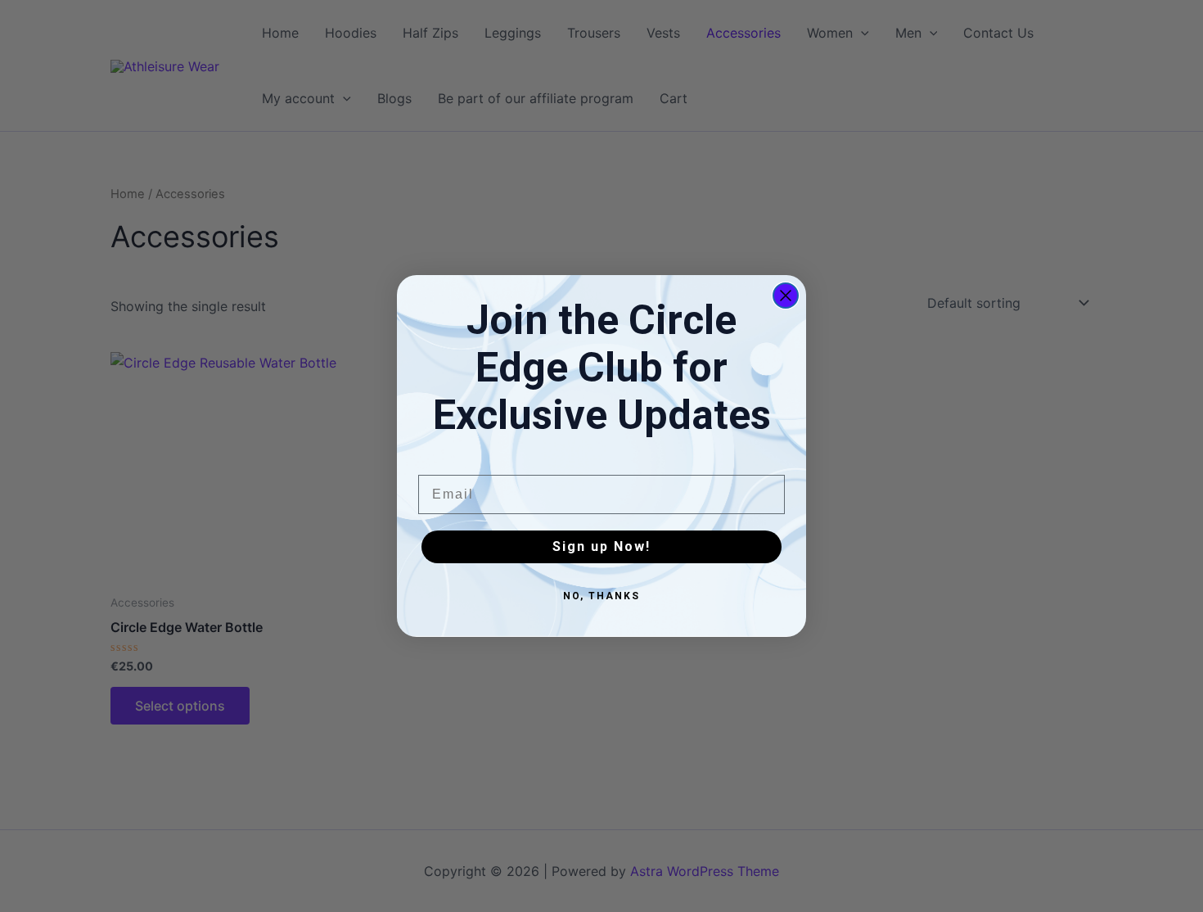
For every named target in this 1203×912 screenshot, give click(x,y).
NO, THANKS (601, 596)
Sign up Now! (601, 546)
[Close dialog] (785, 295)
